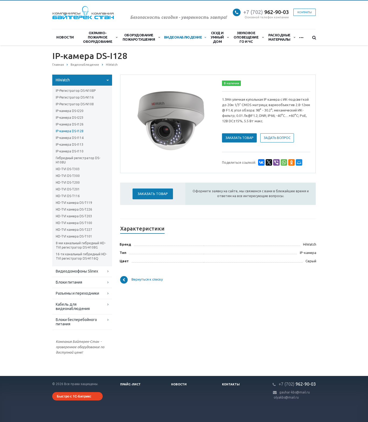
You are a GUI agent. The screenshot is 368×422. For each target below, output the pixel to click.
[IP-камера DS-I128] (170, 121)
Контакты (231, 384)
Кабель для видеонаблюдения (73, 306)
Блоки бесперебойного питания (76, 322)
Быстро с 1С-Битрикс (74, 396)
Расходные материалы (279, 37)
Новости (65, 37)
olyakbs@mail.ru (286, 397)
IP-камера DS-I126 (70, 124)
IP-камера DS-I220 (70, 111)
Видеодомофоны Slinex (77, 271)
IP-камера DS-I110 (70, 151)
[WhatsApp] (284, 162)
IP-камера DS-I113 (70, 144)
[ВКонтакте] (261, 162)
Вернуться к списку (147, 279)
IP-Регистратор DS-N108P (76, 90)
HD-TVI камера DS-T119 (74, 202)
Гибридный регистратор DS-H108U (78, 160)
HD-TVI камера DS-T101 (74, 236)
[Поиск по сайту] (312, 37)
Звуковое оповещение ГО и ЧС (246, 37)
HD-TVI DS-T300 (68, 175)
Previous (136, 121)
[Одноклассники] (291, 162)
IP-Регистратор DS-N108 (75, 104)
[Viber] (276, 162)
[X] (269, 162)
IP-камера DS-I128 (70, 131)
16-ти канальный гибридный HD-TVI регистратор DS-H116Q (81, 256)
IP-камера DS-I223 (70, 117)
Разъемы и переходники (77, 293)
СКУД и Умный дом (217, 37)
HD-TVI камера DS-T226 (74, 209)
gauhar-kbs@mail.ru (294, 392)
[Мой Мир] (299, 162)
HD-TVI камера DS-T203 (74, 216)
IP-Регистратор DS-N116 (75, 97)
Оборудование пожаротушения (139, 37)
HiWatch (63, 80)
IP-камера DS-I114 (70, 137)
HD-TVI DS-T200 (68, 182)
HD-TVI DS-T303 (68, 169)
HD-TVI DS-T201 (68, 189)
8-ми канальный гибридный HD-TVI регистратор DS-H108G (81, 245)
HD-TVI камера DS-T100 (74, 223)
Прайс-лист (130, 384)
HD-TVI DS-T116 (68, 196)
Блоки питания (69, 282)
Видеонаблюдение (183, 37)
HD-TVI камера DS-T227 (74, 229)
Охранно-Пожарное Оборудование (97, 37)
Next (204, 121)
